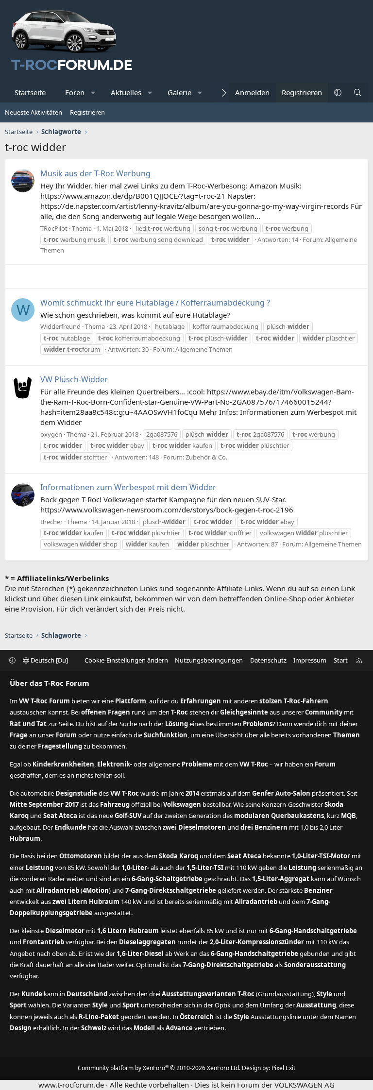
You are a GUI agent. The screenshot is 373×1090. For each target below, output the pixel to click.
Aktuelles (126, 92)
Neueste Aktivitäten (33, 112)
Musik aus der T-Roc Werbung (95, 173)
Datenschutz (268, 660)
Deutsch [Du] (48, 660)
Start (341, 660)
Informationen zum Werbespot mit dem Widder (128, 487)
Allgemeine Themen (204, 349)
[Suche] (357, 92)
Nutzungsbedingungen (209, 660)
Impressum (309, 660)
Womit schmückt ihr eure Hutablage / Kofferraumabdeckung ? (155, 302)
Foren (75, 92)
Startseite (30, 92)
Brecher (51, 521)
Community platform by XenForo (159, 1068)
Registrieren (87, 112)
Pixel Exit (283, 1068)
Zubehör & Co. (206, 457)
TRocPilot (54, 228)
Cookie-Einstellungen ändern (126, 660)
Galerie (179, 92)
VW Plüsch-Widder (74, 379)
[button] (93, 92)
